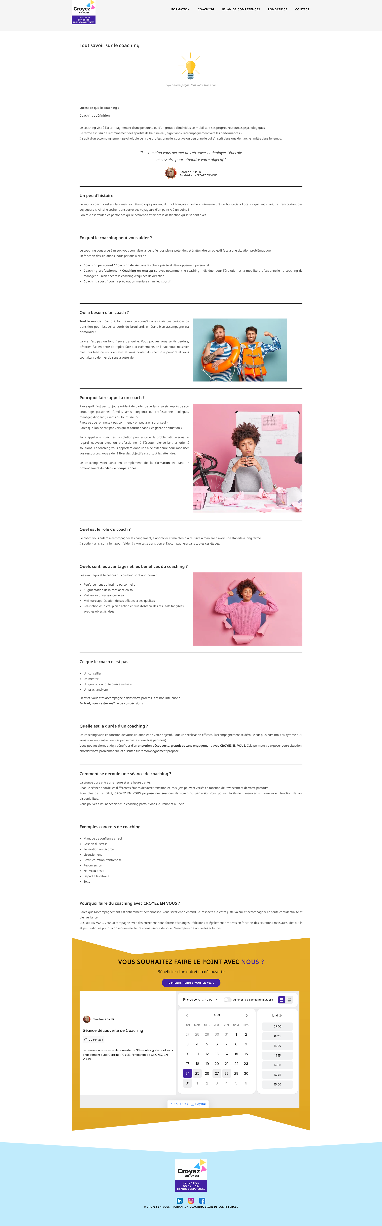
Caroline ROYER (190, 172)
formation (162, 463)
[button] (191, 983)
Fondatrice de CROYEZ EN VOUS (198, 175)
